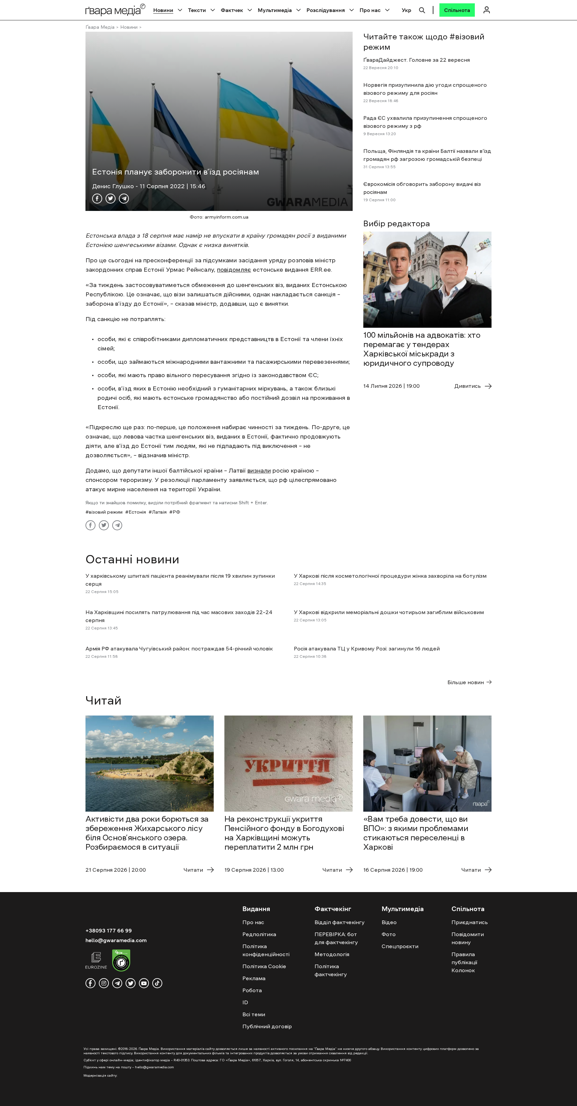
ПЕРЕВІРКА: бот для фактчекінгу (336, 938)
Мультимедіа (275, 10)
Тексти (197, 10)
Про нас (370, 10)
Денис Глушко (114, 186)
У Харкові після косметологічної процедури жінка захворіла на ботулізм (390, 575)
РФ (176, 512)
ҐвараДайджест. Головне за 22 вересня (416, 59)
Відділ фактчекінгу (340, 922)
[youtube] (144, 983)
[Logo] (115, 10)
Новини (163, 10)
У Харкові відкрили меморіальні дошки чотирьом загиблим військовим (389, 612)
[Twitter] (111, 199)
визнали (259, 471)
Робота (252, 990)
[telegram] (117, 983)
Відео (389, 922)
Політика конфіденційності (266, 950)
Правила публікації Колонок (464, 962)
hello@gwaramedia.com (116, 940)
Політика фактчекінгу (331, 970)
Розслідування (326, 10)
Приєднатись (469, 922)
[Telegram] (124, 199)
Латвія (159, 512)
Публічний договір (267, 1026)
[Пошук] (422, 9)
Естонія (137, 512)
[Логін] (487, 10)
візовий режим (106, 512)
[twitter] (131, 983)
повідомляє (234, 270)
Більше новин (465, 682)
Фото (389, 934)
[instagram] (104, 983)
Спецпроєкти (400, 946)
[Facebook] (97, 199)
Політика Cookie (264, 966)
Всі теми (253, 1014)
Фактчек (232, 10)
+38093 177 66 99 (108, 930)
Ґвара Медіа (100, 27)
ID (245, 1002)
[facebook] (90, 983)
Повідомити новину (467, 938)
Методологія (332, 954)
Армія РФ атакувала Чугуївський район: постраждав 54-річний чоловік (179, 648)
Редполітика (259, 934)
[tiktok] (157, 983)
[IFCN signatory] (121, 961)
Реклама (253, 978)
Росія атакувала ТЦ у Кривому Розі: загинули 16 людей (367, 648)
